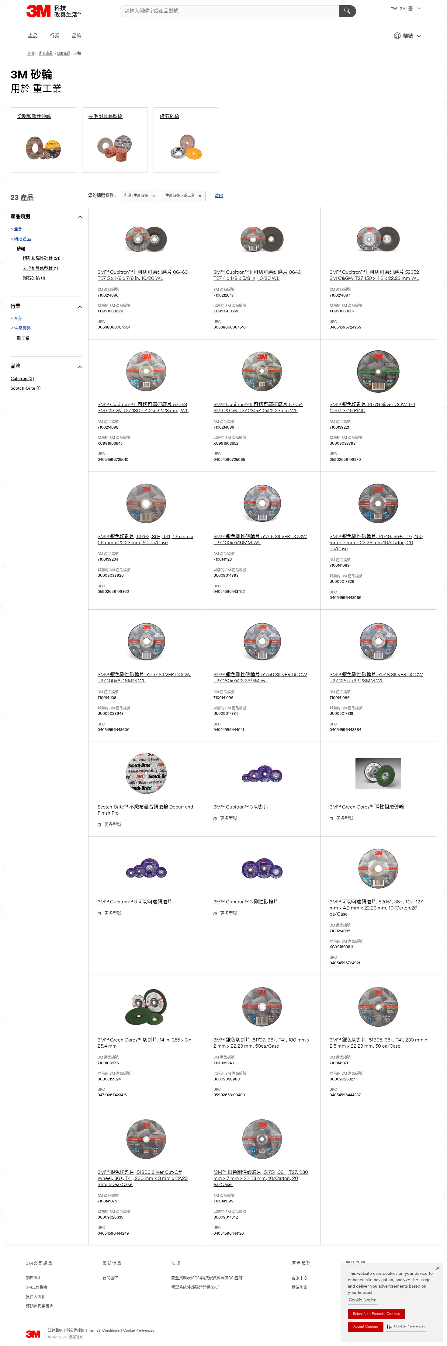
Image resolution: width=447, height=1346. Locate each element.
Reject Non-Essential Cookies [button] (376, 1314)
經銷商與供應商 (40, 1306)
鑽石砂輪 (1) (34, 278)
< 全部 (17, 229)
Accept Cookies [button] (365, 1327)
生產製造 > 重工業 (180, 196)
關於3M (33, 1278)
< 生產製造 (21, 328)
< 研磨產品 (21, 239)
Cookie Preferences (138, 1331)
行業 (55, 36)
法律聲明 (55, 1331)
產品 (33, 36)
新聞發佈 (110, 1278)
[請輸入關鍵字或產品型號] (347, 11)
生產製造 (136, 196)
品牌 (76, 36)
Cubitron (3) (22, 379)
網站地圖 (299, 1287)
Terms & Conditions (104, 1331)
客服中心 (299, 1278)
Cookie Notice (362, 1300)
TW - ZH (398, 9)
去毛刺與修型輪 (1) (40, 268)
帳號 (408, 36)
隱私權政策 (75, 1331)
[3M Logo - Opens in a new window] (61, 11)
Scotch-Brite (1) (25, 388)
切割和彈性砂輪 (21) (41, 258)
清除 (219, 196)
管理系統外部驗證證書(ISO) (195, 1287)
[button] (406, 1327)
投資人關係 (36, 1297)
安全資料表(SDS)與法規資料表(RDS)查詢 (207, 1278)
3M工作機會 (37, 1287)
